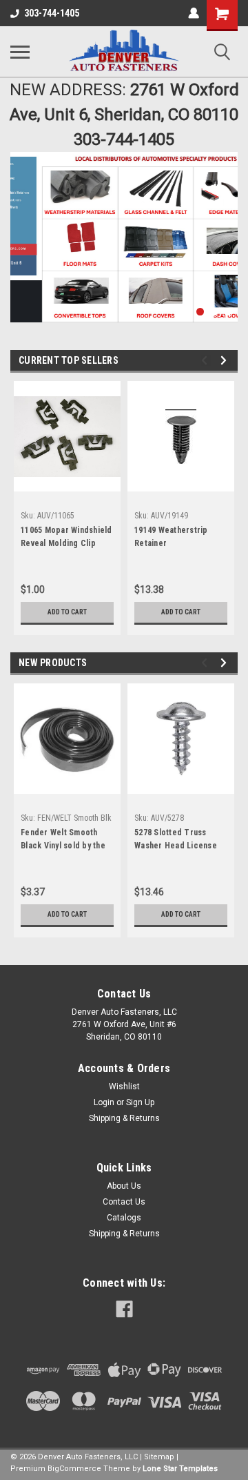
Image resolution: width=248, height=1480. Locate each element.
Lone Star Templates (180, 1468)
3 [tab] (214, 311)
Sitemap (159, 1456)
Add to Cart (67, 612)
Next (224, 227)
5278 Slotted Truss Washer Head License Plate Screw (175, 841)
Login (104, 1102)
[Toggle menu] (20, 51)
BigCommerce (74, 1468)
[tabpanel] (124, 237)
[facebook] (124, 1309)
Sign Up (140, 1102)
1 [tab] (186, 311)
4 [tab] (227, 311)
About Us (124, 1186)
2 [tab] (200, 311)
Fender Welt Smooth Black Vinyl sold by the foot (63, 841)
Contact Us (124, 1202)
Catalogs (124, 1218)
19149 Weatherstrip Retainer (171, 536)
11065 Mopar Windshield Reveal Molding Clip (66, 536)
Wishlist (124, 1086)
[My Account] (193, 13)
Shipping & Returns (124, 1118)
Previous (20, 227)
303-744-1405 (51, 13)
